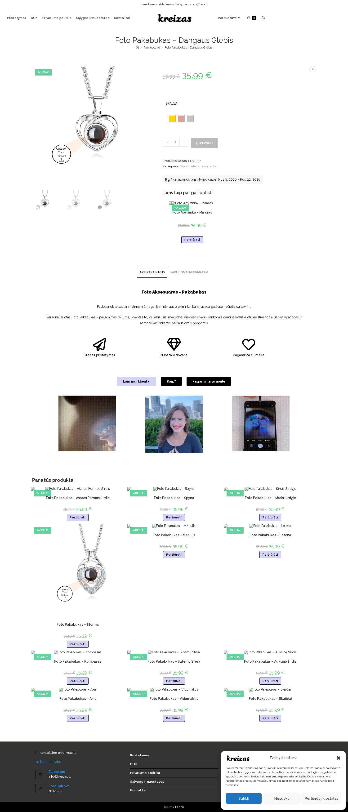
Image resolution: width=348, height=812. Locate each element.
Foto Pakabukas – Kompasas (77, 661)
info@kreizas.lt (60, 776)
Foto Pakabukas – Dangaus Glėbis (188, 47)
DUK (133, 764)
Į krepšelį (204, 143)
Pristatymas (140, 755)
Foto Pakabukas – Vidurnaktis (174, 698)
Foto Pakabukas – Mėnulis (174, 535)
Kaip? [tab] (171, 381)
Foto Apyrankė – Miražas (192, 212)
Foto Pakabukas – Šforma (78, 624)
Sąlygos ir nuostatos (147, 781)
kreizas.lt (55, 791)
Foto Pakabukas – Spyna (174, 498)
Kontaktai (138, 790)
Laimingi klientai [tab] (136, 381)
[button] (338, 758)
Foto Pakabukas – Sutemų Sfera (173, 661)
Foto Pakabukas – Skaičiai (270, 698)
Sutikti (244, 798)
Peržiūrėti (192, 239)
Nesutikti (282, 798)
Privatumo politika (145, 773)
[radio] (171, 118)
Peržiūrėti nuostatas (321, 798)
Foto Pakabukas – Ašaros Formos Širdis (77, 498)
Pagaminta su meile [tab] (208, 381)
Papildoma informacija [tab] (189, 272)
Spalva (171, 103)
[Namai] (137, 47)
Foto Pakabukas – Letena (270, 535)
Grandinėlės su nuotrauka (198, 166)
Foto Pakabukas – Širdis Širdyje (270, 498)
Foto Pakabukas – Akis (77, 698)
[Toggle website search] (264, 18)
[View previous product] (312, 69)
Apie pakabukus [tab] (152, 272)
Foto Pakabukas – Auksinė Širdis (270, 661)
